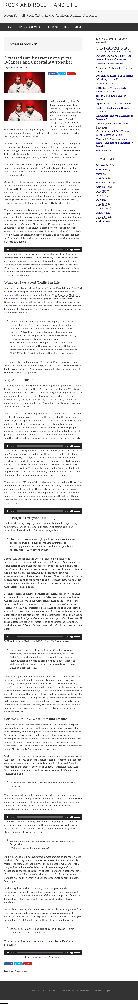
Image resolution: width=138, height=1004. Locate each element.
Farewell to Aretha (106, 83)
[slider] (77, 249)
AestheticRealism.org (50, 957)
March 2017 (102, 208)
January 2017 (103, 212)
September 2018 (104, 182)
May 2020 (101, 173)
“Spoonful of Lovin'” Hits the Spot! (114, 103)
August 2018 (102, 186)
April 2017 (101, 204)
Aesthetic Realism (62, 562)
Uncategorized (21, 971)
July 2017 (101, 199)
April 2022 (101, 169)
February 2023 (103, 165)
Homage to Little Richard (109, 63)
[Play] (7, 249)
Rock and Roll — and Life (40, 5)
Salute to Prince (104, 150)
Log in (107, 991)
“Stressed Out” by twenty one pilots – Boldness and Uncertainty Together (39, 60)
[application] (43, 249)
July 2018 (101, 191)
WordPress (97, 991)
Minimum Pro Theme (57, 991)
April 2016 (101, 221)
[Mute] (71, 249)
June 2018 (101, 195)
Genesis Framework (80, 991)
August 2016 (102, 217)
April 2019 (101, 178)
